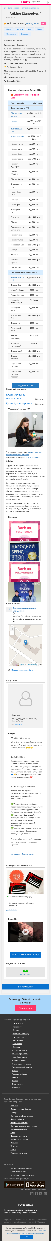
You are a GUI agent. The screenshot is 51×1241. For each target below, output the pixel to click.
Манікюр (16, 1087)
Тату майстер (18, 1037)
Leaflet (22, 664)
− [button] (12, 633)
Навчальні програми (19, 1139)
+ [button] (12, 628)
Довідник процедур (18, 1136)
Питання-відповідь (18, 1129)
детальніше (11, 910)
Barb (25, 2)
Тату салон (17, 1044)
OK (26, 1236)
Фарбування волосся (21, 1064)
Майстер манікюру (21, 1033)
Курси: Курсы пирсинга (19, 403)
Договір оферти (17, 1119)
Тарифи (14, 1112)
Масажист (17, 1027)
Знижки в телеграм (18, 1153)
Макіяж (15, 1071)
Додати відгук (28, 854)
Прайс (8, 29)
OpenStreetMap (32, 664)
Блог (12, 1133)
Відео (39, 29)
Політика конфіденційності (22, 1116)
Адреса (20, 29)
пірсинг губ (11, 455)
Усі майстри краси (20, 1054)
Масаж (15, 1081)
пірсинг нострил (35, 452)
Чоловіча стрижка (19, 1057)
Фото (30, 29)
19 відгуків (32, 23)
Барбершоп (18, 1040)
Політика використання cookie (23, 1126)
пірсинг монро (22, 455)
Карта (13, 1149)
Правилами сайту (37, 1233)
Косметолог (18, 1023)
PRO (43, 24)
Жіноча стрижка (19, 1060)
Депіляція (16, 1077)
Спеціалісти (11, 34)
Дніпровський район (24, 608)
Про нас (14, 1106)
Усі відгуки (15, 854)
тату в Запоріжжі (33, 457)
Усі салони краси (19, 1050)
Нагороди (25, 34)
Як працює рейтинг (18, 1123)
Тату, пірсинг (17, 1084)
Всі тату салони (25, 987)
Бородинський (19, 611)
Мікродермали (17, 136)
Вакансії (14, 1143)
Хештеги (14, 1146)
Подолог (16, 1047)
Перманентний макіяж (22, 1067)
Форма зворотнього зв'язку (22, 1175)
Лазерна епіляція (19, 1074)
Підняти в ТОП (25, 385)
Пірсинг (14, 121)
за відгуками (25, 974)
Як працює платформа (20, 1109)
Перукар (16, 1030)
